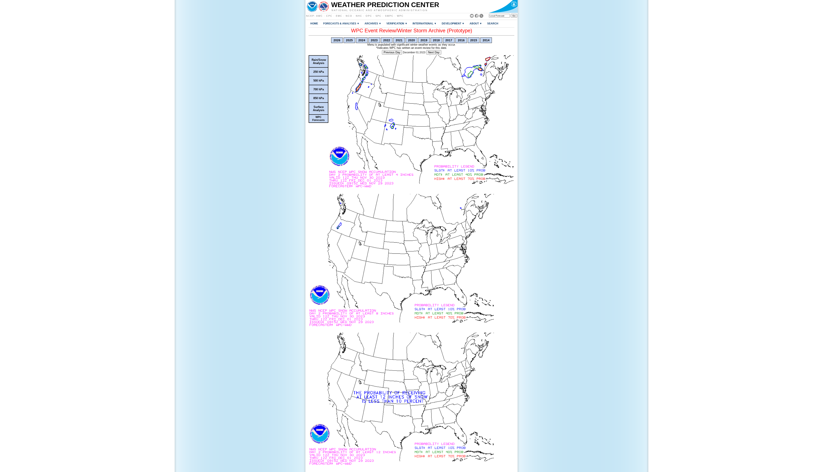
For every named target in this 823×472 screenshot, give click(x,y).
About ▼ (476, 23)
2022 (386, 40)
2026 (336, 40)
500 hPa (318, 80)
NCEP (310, 16)
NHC (359, 16)
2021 (399, 40)
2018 (436, 40)
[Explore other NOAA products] (312, 6)
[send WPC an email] (472, 16)
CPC (329, 16)
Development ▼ (453, 23)
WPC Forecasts (318, 119)
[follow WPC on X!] (481, 16)
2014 (486, 40)
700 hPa (318, 89)
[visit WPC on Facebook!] (477, 16)
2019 (424, 40)
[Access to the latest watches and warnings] (323, 6)
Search (492, 23)
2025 (349, 40)
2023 (374, 40)
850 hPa (318, 98)
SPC (378, 16)
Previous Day (392, 52)
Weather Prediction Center (385, 5)
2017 (448, 40)
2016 (461, 40)
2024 (361, 40)
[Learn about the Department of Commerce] (503, 6)
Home (314, 23)
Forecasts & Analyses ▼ (341, 23)
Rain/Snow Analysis (319, 61)
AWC (319, 16)
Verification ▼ (396, 23)
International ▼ (425, 23)
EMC (339, 16)
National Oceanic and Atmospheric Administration (380, 10)
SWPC (389, 16)
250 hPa (318, 71)
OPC (369, 16)
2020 (411, 40)
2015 (473, 40)
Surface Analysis (318, 108)
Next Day (434, 52)
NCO (349, 16)
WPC (400, 16)
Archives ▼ (373, 23)
